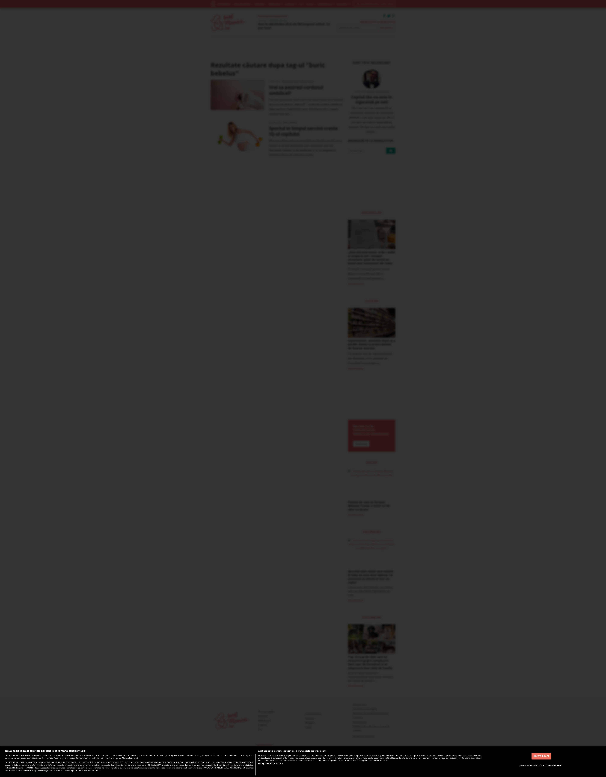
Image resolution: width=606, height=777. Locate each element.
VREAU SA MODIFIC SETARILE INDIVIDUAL (540, 765)
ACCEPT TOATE (541, 756)
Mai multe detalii (130, 758)
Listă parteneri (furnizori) (270, 763)
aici (13, 767)
